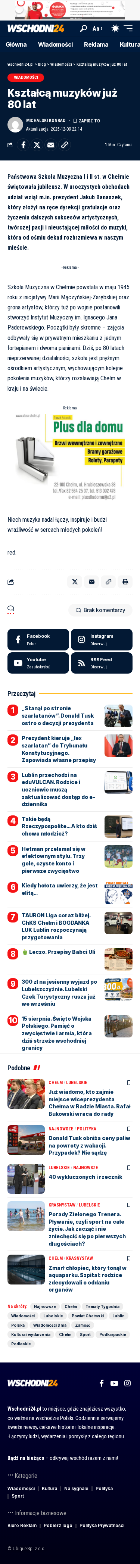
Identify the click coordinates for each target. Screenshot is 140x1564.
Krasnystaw (62, 1205)
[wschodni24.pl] (35, 28)
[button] (83, 28)
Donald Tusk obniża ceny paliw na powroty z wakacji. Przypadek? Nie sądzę (89, 1145)
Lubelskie (76, 1082)
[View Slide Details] (70, 10)
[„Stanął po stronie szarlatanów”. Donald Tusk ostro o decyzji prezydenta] (119, 716)
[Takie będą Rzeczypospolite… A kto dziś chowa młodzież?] (119, 826)
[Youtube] (38, 663)
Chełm (56, 1082)
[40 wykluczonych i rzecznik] (26, 1179)
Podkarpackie (112, 1334)
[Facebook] (38, 639)
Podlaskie (21, 1344)
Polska (18, 1325)
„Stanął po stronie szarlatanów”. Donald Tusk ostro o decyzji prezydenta (58, 715)
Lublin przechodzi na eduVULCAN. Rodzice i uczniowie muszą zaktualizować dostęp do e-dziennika (58, 789)
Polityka (86, 1128)
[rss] (102, 663)
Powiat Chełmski (88, 1316)
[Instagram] (102, 639)
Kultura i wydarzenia (30, 1334)
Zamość (82, 1325)
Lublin (118, 1316)
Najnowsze (61, 1128)
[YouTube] (114, 1383)
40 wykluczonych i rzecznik (85, 1177)
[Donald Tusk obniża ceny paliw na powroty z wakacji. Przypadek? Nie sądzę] (26, 1140)
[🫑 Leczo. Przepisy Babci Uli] (119, 959)
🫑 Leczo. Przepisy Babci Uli (58, 952)
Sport (85, 1334)
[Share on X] (37, 144)
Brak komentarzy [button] (104, 610)
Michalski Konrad (45, 120)
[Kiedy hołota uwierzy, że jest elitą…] (119, 893)
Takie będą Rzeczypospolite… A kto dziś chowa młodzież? (59, 826)
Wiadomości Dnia (49, 1325)
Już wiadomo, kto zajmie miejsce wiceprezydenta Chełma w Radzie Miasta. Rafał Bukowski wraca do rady (90, 1103)
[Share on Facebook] (23, 144)
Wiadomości (26, 77)
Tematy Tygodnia (102, 1306)
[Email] (50, 144)
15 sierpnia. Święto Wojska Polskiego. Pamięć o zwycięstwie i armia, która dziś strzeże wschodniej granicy (57, 1033)
